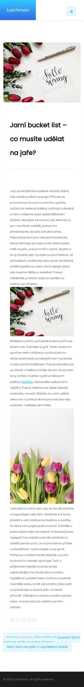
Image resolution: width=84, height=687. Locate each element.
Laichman (18, 10)
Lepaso (27, 381)
